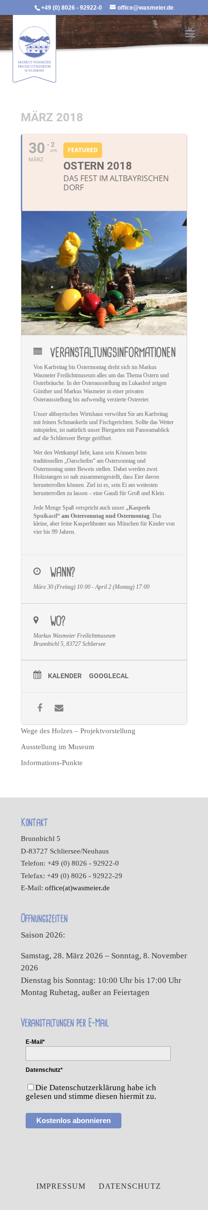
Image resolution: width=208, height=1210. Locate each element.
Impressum (61, 1186)
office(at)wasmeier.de (77, 888)
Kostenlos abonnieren (73, 1120)
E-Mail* (35, 1042)
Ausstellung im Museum (57, 747)
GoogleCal (109, 676)
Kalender (65, 676)
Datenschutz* (44, 1070)
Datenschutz (130, 1186)
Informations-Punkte (52, 763)
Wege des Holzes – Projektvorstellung (78, 731)
